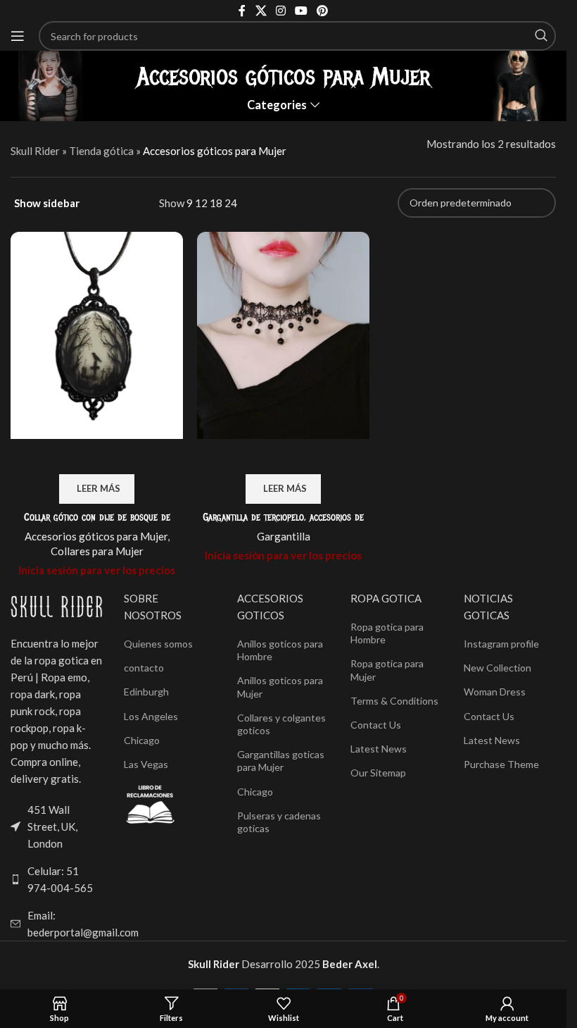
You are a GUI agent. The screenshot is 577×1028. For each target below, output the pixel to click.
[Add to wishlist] (134, 456)
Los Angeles (151, 716)
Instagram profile (501, 644)
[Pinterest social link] (322, 10)
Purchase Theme (501, 764)
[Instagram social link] (280, 10)
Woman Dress (495, 692)
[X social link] (261, 10)
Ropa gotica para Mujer (387, 669)
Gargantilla (283, 536)
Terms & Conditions (394, 701)
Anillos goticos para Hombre (280, 650)
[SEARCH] (541, 36)
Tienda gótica (101, 150)
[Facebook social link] (242, 10)
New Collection (497, 668)
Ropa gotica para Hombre (387, 633)
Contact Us (375, 725)
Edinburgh (146, 692)
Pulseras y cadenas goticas (279, 822)
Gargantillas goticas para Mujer (280, 760)
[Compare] (59, 456)
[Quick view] (97, 456)
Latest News (378, 749)
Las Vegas (146, 764)
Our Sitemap (378, 773)
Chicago (142, 740)
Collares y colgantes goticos (281, 724)
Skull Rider (35, 150)
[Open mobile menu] (18, 36)
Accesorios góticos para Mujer (96, 536)
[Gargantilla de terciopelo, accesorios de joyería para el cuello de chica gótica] (283, 335)
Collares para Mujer (97, 551)
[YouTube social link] (301, 10)
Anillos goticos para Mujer (280, 686)
